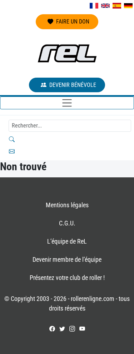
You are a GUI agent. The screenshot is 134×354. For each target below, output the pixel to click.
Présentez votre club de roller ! (67, 277)
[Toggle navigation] (67, 103)
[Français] (94, 6)
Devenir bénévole (72, 85)
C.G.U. (67, 223)
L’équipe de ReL (67, 241)
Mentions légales (67, 205)
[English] (105, 6)
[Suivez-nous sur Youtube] (82, 329)
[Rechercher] (67, 139)
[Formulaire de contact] (67, 151)
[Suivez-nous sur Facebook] (52, 329)
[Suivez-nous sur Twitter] (62, 329)
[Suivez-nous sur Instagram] (72, 329)
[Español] (117, 6)
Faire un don (72, 21)
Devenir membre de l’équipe (67, 259)
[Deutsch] (128, 5)
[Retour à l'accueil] (67, 53)
